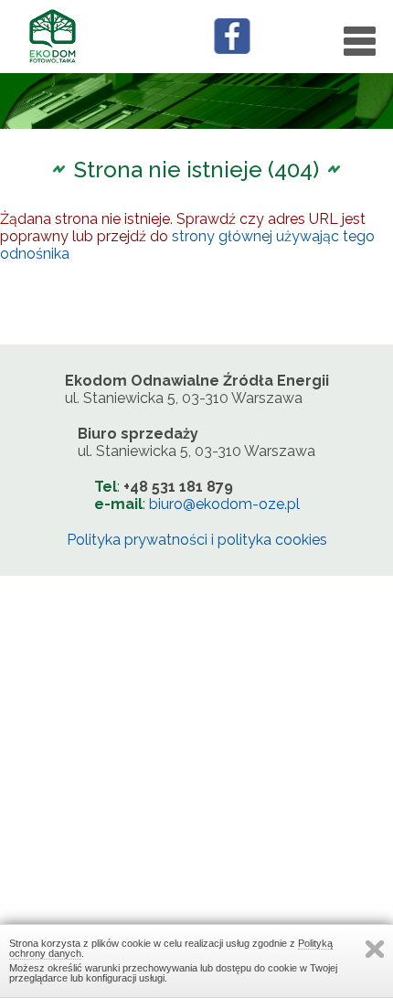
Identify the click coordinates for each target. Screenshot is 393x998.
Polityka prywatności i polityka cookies (197, 539)
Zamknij (375, 949)
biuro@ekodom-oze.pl (224, 504)
